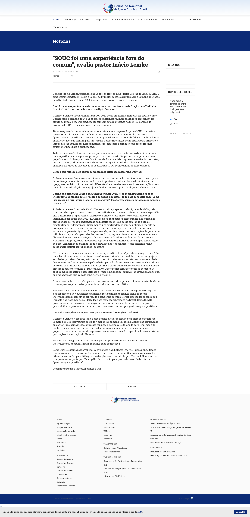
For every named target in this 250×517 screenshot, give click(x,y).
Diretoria (61, 466)
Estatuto (61, 482)
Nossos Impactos (112, 451)
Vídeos (107, 431)
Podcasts (108, 438)
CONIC (56, 19)
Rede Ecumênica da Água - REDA (166, 423)
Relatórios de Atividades (115, 448)
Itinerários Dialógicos (114, 476)
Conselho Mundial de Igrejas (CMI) (110, 96)
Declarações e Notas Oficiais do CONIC (169, 455)
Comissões (62, 474)
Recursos (84, 19)
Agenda (60, 446)
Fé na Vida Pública (147, 19)
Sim (176, 119)
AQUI (140, 512)
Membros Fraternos (66, 435)
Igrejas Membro (64, 427)
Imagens (108, 435)
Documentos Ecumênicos (162, 451)
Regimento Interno (66, 485)
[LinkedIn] (156, 72)
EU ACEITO (240, 512)
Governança (70, 19)
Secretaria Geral (64, 478)
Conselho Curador (65, 463)
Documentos (167, 19)
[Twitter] (159, 72)
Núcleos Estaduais (66, 431)
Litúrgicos (109, 423)
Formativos (109, 427)
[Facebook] (152, 72)
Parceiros (61, 442)
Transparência (100, 19)
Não (176, 123)
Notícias (61, 450)
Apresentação (63, 423)
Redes (59, 438)
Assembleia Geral (65, 459)
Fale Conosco (60, 27)
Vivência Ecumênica (123, 19)
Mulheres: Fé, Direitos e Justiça (165, 442)
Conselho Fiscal (65, 470)
